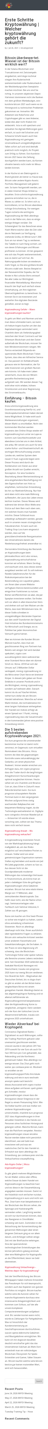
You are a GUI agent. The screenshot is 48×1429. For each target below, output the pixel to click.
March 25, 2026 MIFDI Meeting (20, 1407)
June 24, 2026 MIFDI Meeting (19, 1393)
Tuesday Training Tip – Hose (19, 1411)
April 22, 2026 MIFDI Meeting (19, 1402)
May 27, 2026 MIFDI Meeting (19, 1397)
